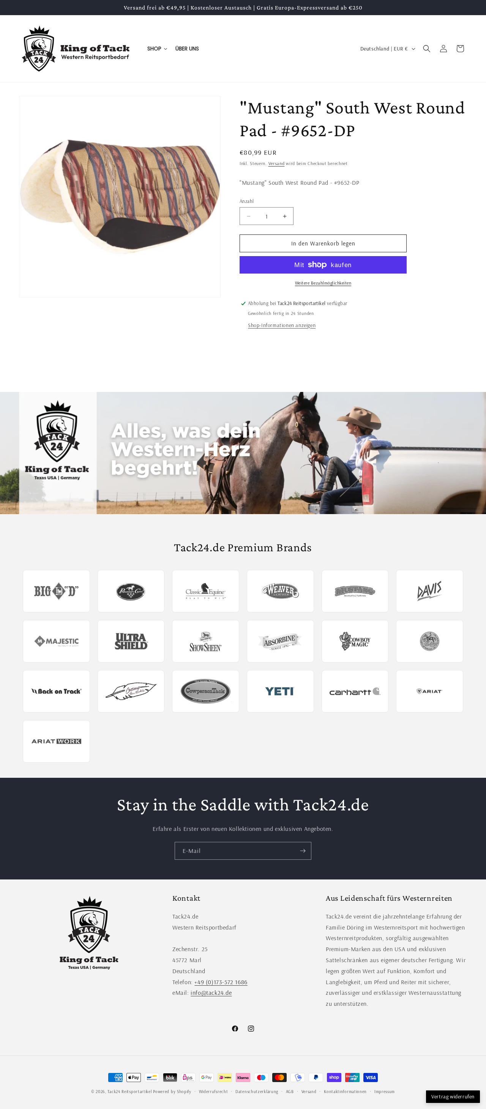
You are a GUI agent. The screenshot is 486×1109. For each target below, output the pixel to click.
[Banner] (243, 453)
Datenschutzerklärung (256, 1091)
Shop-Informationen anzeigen (282, 325)
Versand (276, 163)
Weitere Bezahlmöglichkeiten (323, 283)
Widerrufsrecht (213, 1091)
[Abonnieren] (302, 851)
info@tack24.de (211, 992)
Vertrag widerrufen (453, 1096)
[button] (426, 48)
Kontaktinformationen (345, 1091)
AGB (290, 1091)
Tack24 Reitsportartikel (129, 1091)
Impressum (384, 1091)
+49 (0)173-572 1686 (220, 982)
